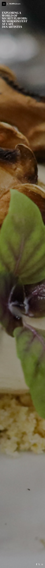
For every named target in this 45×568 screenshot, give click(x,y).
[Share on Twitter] (39, 564)
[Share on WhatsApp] (42, 564)
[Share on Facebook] (37, 564)
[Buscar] (7, 4)
